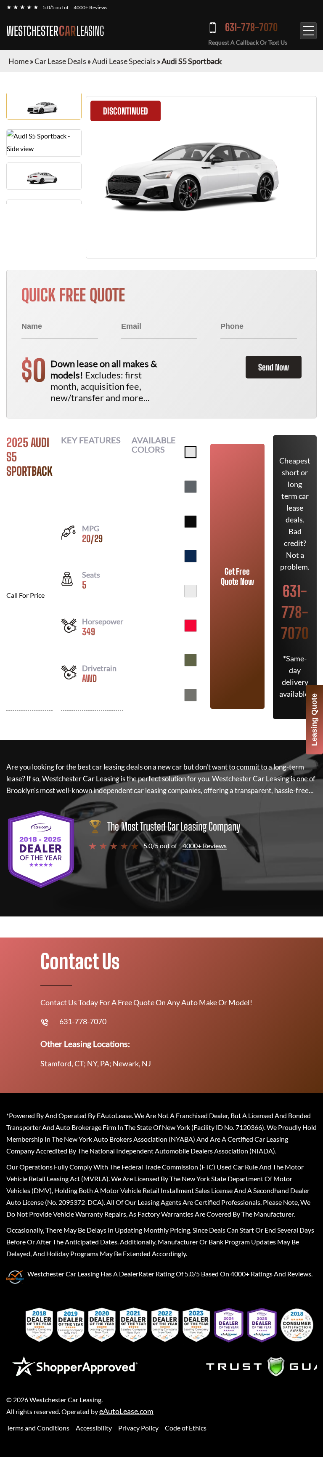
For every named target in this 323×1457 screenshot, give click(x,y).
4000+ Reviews (90, 7)
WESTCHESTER (55, 30)
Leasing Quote (314, 719)
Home (18, 61)
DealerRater (136, 1274)
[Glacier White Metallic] (190, 591)
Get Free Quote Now (237, 576)
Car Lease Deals (60, 61)
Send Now (273, 367)
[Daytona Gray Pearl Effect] (190, 487)
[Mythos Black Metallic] (190, 521)
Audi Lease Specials (124, 61)
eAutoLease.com (126, 1411)
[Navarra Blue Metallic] (190, 556)
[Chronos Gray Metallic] (190, 695)
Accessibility (94, 1428)
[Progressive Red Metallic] (190, 625)
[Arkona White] (190, 452)
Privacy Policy (138, 1428)
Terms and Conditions (37, 1428)
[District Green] (190, 660)
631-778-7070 (251, 27)
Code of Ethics (186, 1428)
